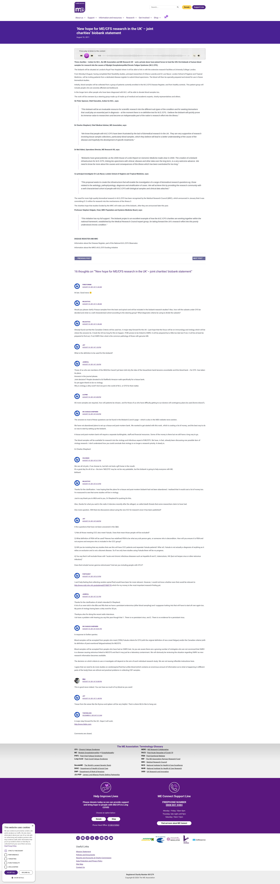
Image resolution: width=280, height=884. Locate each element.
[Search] (178, 7)
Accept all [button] (11, 872)
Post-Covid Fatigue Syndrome (96, 759)
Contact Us (80, 867)
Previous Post (83, 258)
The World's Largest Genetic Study (97, 765)
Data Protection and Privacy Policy (89, 861)
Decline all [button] (26, 872)
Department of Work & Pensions (92, 772)
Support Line (199, 7)
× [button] (32, 826)
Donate (187, 7)
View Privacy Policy (10, 846)
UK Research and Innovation (158, 772)
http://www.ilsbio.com (82, 724)
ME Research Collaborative (158, 749)
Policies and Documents (85, 855)
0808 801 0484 (174, 805)
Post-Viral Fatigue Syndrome (91, 756)
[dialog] (18, 852)
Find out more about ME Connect (174, 823)
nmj (83, 679)
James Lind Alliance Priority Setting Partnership (101, 775)
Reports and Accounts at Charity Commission (93, 858)
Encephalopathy (108, 753)
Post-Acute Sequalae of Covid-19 (160, 753)
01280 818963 (113, 825)
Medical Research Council (157, 762)
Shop (114, 819)
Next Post (199, 258)
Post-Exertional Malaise (155, 756)
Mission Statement (83, 852)
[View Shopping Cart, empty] (165, 17)
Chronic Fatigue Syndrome (89, 749)
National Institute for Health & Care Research (164, 768)
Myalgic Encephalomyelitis (88, 753)
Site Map (79, 864)
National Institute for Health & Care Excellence (165, 765)
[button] (84, 17)
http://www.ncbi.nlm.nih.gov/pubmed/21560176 (93, 585)
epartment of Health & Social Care (95, 768)
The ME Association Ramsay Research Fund (163, 759)
